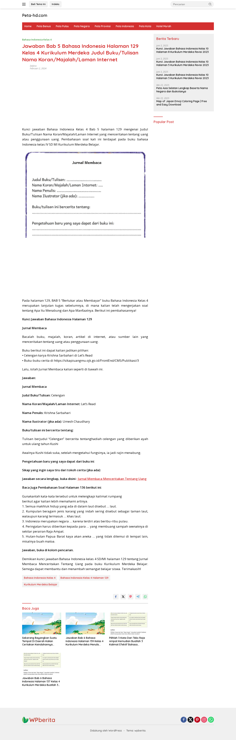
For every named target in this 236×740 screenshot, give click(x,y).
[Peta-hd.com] (38, 719)
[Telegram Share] (138, 596)
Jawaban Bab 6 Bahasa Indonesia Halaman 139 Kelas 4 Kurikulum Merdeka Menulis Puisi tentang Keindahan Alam (84, 641)
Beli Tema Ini (38, 4)
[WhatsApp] (211, 720)
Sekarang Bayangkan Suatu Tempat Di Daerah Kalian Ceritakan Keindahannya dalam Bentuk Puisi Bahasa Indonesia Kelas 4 (39, 641)
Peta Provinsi (103, 26)
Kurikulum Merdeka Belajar (40, 584)
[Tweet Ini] (123, 596)
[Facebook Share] (116, 596)
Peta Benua (44, 26)
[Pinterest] (197, 720)
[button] (210, 4)
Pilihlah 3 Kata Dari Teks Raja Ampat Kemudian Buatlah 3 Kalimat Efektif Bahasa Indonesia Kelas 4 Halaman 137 (128, 641)
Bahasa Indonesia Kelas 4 (36, 39)
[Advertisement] (85, 97)
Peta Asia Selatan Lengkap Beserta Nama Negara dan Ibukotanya (182, 89)
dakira (33, 65)
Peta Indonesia (125, 26)
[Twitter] (190, 720)
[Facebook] (184, 720)
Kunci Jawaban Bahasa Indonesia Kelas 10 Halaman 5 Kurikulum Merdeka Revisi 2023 (182, 63)
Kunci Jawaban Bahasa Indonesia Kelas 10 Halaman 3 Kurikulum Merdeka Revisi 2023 (182, 76)
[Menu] (24, 4)
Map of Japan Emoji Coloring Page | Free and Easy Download (181, 103)
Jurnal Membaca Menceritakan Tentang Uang (112, 479)
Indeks (55, 4)
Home (28, 26)
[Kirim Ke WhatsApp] (145, 596)
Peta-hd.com (34, 15)
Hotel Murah (163, 26)
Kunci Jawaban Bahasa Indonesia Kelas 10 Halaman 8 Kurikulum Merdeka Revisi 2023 (182, 50)
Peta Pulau (62, 26)
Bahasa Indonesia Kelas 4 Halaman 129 (84, 577)
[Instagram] (204, 720)
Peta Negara (82, 26)
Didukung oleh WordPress (106, 730)
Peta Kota (145, 26)
